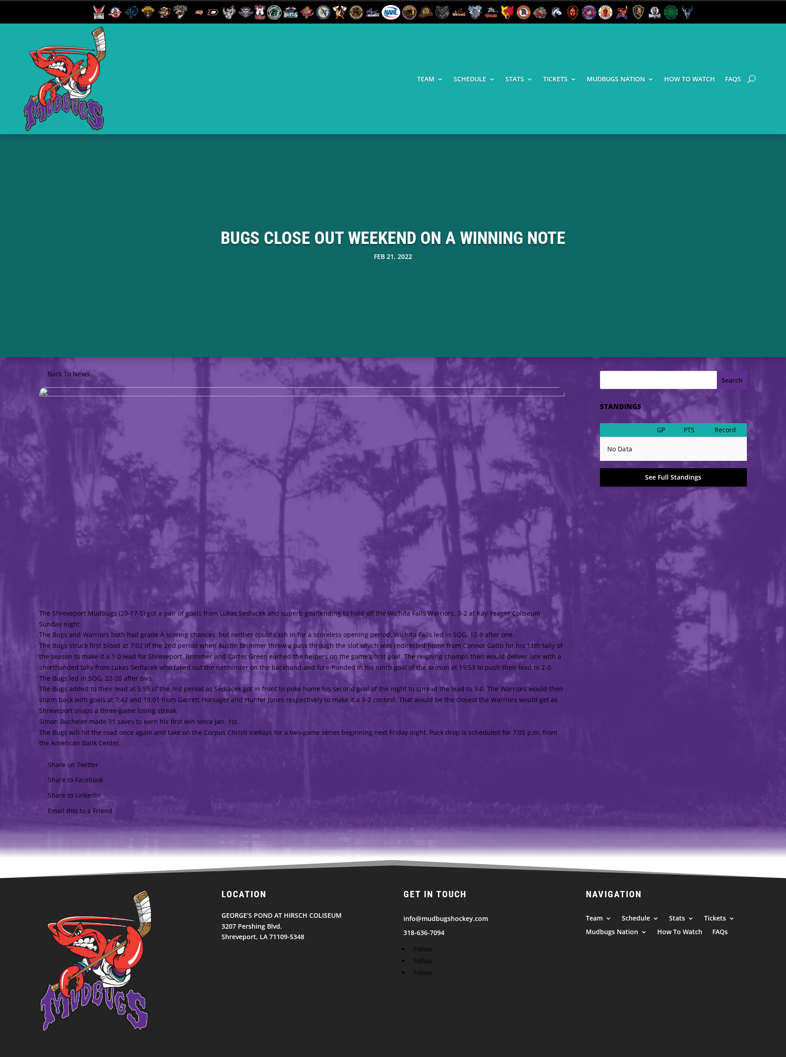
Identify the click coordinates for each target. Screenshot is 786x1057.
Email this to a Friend (80, 810)
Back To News (69, 373)
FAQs (733, 79)
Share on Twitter (73, 764)
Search (731, 380)
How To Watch (689, 79)
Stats (514, 79)
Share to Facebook (75, 779)
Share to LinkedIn (74, 795)
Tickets (555, 79)
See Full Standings (673, 477)
